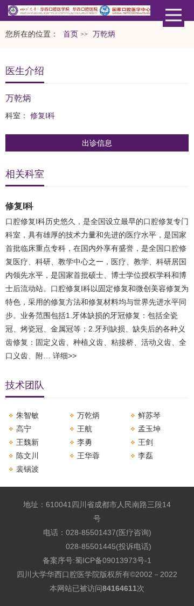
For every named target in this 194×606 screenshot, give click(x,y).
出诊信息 (97, 143)
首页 (70, 34)
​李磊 (145, 455)
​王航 (84, 428)
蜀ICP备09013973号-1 (113, 560)
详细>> (65, 355)
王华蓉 (88, 455)
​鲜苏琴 (149, 415)
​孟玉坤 (149, 428)
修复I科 (42, 115)
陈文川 (27, 455)
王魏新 (27, 442)
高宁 (23, 428)
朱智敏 (27, 415)
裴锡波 (27, 469)
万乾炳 (88, 415)
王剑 (145, 442)
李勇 (84, 442)
